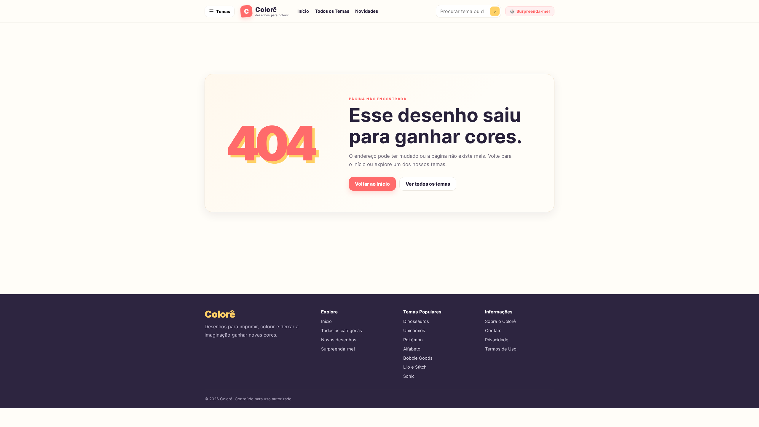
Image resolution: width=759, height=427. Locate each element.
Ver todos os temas (428, 184)
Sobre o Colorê (500, 321)
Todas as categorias (341, 330)
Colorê (220, 314)
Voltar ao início (372, 184)
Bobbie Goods (418, 358)
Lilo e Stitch (415, 367)
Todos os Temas (332, 11)
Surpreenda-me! (338, 349)
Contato (493, 330)
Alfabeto (411, 349)
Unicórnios (414, 330)
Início (303, 11)
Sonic (408, 376)
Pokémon (413, 339)
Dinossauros (416, 321)
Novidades (366, 11)
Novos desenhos (338, 339)
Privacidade (496, 339)
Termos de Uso (500, 349)
